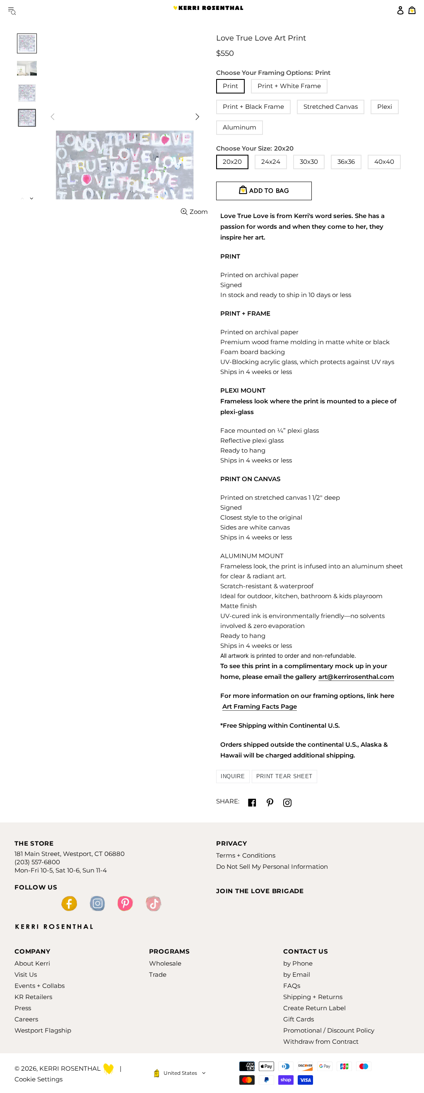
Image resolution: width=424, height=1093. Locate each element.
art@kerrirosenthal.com (356, 677)
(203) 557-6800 (37, 862)
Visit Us (25, 974)
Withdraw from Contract (321, 1041)
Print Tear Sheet (284, 776)
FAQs (291, 986)
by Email (296, 974)
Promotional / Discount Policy (328, 1030)
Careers (26, 1019)
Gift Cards (298, 1019)
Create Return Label (314, 1008)
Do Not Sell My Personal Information (272, 866)
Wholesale (165, 963)
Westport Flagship (42, 1030)
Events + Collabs (39, 986)
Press (22, 1008)
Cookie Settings (38, 1079)
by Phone (298, 963)
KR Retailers (33, 997)
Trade (157, 974)
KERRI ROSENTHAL (208, 10)
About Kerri (32, 963)
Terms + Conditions (245, 855)
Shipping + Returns (312, 997)
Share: (227, 801)
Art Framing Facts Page (259, 706)
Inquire (233, 776)
